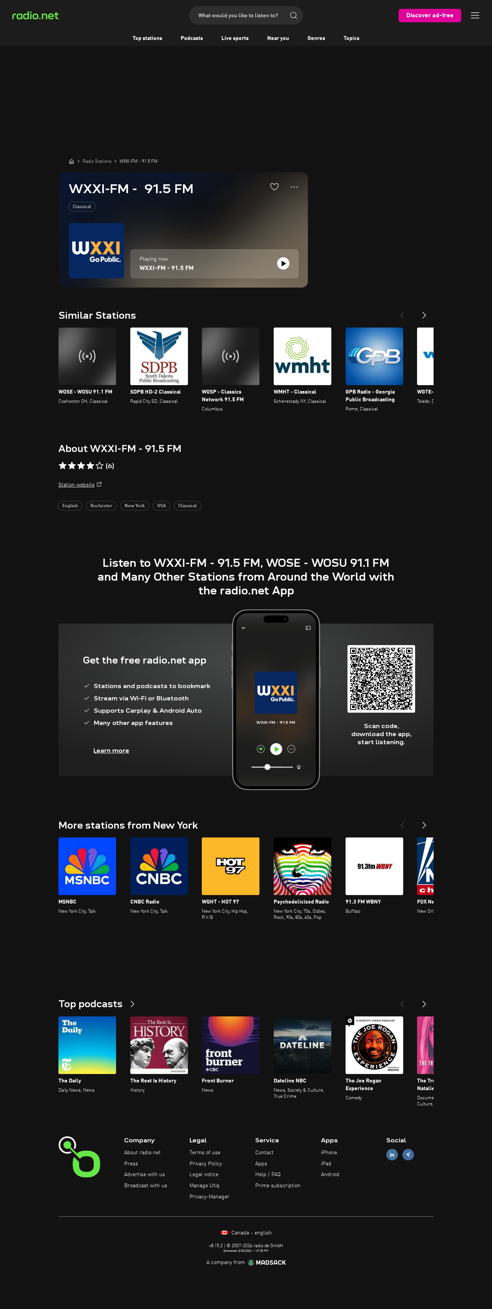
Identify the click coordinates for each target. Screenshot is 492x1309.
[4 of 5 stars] (90, 465)
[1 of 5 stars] (62, 465)
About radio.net (142, 1152)
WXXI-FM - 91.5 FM (167, 268)
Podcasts (192, 38)
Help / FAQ (268, 1174)
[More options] (294, 187)
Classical (82, 207)
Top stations (147, 38)
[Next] (424, 312)
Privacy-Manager (209, 1197)
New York (135, 506)
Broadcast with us (145, 1185)
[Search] (293, 15)
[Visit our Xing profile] (408, 1154)
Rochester (101, 506)
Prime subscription (278, 1185)
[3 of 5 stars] (81, 465)
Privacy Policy (205, 1164)
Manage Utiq (204, 1185)
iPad (326, 1164)
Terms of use (204, 1152)
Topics (351, 38)
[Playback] (283, 263)
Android (330, 1174)
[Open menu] (475, 15)
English (70, 506)
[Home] (71, 161)
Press (131, 1164)
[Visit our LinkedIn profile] (392, 1154)
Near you (278, 38)
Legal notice (203, 1174)
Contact (264, 1152)
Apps (261, 1164)
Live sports (235, 38)
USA (161, 506)
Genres (316, 38)
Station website (76, 485)
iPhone (329, 1152)
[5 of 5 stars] (99, 465)
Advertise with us (144, 1174)
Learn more (111, 750)
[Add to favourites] (274, 186)
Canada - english (251, 1233)
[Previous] (402, 312)
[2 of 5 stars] (71, 465)
